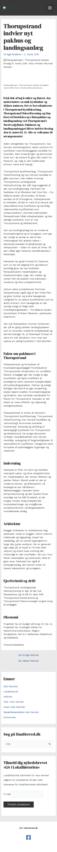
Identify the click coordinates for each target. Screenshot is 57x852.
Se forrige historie (28, 655)
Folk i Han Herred (13, 701)
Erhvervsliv (9, 717)
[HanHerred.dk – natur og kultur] (28, 837)
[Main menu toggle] (50, 8)
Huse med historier (14, 707)
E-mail (6, 794)
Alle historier (10, 686)
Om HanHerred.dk (28, 828)
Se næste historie (28, 661)
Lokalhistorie (10, 691)
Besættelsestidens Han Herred (20, 712)
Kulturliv (8, 696)
